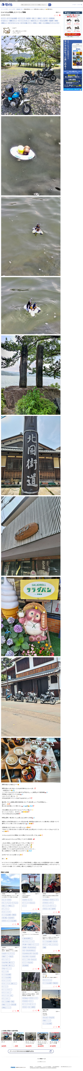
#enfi (24, 950)
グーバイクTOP (4, 9)
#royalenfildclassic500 (27, 953)
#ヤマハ (51, 902)
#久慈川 (29, 944)
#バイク (3, 18)
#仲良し (35, 23)
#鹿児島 (14, 914)
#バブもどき (15, 902)
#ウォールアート (6, 959)
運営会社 (31, 1066)
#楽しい (34, 18)
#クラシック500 (26, 959)
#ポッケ (45, 18)
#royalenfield (32, 956)
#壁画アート (5, 956)
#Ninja (3, 968)
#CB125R (55, 941)
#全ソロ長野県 (31, 1007)
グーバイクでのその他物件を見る (22, 1051)
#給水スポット (34, 20)
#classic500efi (25, 956)
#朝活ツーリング (6, 1004)
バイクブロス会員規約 (47, 1066)
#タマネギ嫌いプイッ (26, 23)
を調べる (72, 34)
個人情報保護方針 (56, 1066)
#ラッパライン (5, 908)
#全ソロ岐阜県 (52, 908)
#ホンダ (4, 899)
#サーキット (53, 905)
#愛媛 (44, 947)
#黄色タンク (11, 905)
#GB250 (9, 899)
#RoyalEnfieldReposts (30, 950)
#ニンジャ (9, 968)
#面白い (40, 18)
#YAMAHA (45, 902)
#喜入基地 (4, 917)
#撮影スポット (13, 20)
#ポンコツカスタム (53, 944)
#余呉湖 (28, 18)
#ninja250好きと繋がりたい (8, 962)
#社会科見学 (11, 917)
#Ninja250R (51, 1017)
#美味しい (4, 23)
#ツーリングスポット (23, 20)
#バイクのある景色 (6, 977)
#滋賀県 (51, 20)
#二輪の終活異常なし (27, 938)
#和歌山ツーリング (6, 1007)
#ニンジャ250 (5, 971)
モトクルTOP (12, 9)
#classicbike (30, 962)
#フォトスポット (6, 998)
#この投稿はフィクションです (51, 23)
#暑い (40, 23)
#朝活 (12, 1001)
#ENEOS (4, 920)
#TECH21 (45, 908)
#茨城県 (24, 947)
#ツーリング (21, 18)
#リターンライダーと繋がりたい (9, 983)
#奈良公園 (13, 1004)
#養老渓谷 (55, 983)
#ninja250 (4, 953)
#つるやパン (4, 20)
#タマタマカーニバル (13, 23)
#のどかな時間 (43, 20)
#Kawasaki (45, 1017)
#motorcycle (32, 902)
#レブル (30, 899)
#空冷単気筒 (25, 965)
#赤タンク (4, 905)
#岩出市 (11, 956)
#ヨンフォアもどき (6, 902)
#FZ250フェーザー (54, 899)
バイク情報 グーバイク (41, 1061)
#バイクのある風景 (12, 18)
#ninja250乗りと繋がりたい (8, 965)
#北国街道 (51, 18)
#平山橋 (24, 944)
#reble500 (25, 899)
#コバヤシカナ (11, 953)
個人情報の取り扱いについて (66, 1066)
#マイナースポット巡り (7, 995)
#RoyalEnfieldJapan (32, 947)
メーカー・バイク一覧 (77, 4)
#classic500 (35, 953)
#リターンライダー (6, 911)
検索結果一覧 (19, 9)
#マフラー (45, 944)
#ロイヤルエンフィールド (28, 941)
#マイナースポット (6, 992)
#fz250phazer (45, 899)
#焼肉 (56, 20)
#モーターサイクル (47, 980)
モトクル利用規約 (38, 1066)
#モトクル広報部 (6, 1001)
